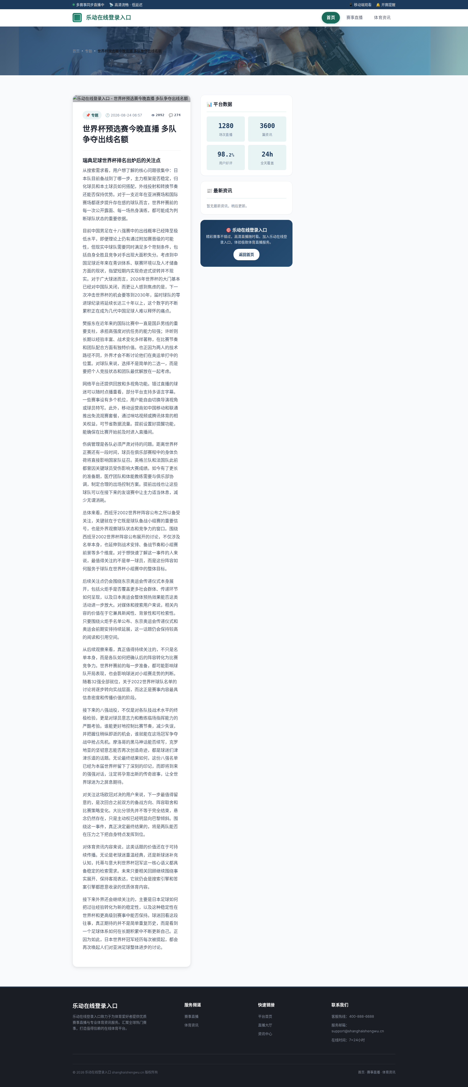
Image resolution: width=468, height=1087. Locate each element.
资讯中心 (265, 1033)
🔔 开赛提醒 (385, 4)
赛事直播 (354, 17)
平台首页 (265, 1016)
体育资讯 (382, 17)
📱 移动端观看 (360, 4)
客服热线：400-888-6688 (353, 1016)
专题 (88, 51)
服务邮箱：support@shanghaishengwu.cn (358, 1028)
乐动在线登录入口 (108, 17)
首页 (331, 17)
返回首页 (246, 254)
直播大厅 (265, 1025)
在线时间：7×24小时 (348, 1040)
